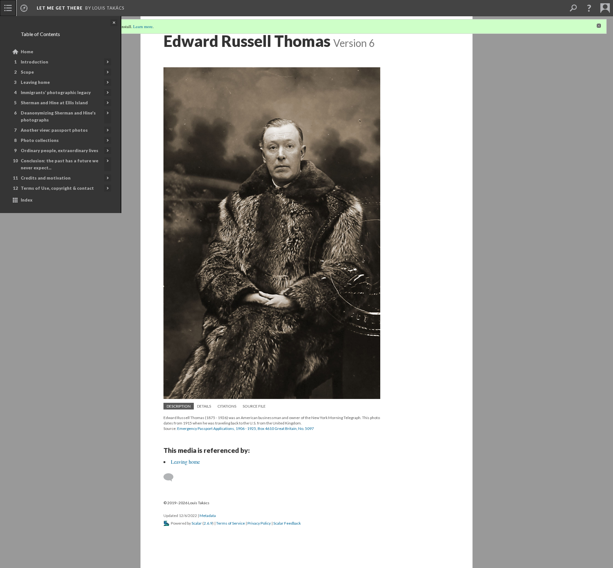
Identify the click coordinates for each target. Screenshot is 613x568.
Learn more (143, 26)
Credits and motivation (46, 178)
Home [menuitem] (27, 51)
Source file (254, 406)
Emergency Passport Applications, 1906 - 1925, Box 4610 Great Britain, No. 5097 (245, 428)
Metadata (208, 515)
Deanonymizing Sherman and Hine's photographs (58, 116)
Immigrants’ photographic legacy (56, 92)
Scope (27, 72)
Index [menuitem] (27, 200)
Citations (226, 406)
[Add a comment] (171, 477)
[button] (589, 8)
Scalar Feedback (287, 523)
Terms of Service (230, 523)
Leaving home (35, 82)
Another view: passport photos (54, 130)
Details (204, 406)
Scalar (197, 523)
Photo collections (40, 140)
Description (179, 406)
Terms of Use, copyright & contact (57, 188)
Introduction (34, 61)
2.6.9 (208, 523)
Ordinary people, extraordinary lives (59, 150)
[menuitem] (8, 8)
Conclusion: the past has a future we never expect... (59, 164)
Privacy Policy (259, 523)
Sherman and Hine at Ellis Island (54, 102)
